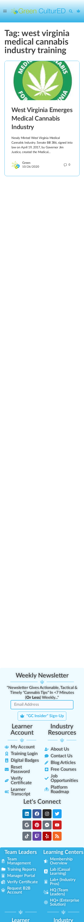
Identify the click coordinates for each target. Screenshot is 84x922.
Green (26, 162)
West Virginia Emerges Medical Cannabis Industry (42, 118)
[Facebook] (36, 813)
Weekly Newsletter (42, 675)
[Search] (72, 11)
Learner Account (22, 729)
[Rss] (57, 836)
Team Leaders (20, 852)
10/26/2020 (30, 166)
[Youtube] (57, 824)
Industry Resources (62, 729)
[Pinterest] (36, 824)
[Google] (26, 824)
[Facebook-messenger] (47, 824)
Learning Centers (63, 852)
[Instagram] (47, 813)
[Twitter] (57, 813)
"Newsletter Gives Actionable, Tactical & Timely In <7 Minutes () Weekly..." (42, 693)
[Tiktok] (26, 836)
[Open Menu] (5, 11)
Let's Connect (42, 802)
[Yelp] (47, 836)
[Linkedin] (26, 813)
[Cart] (79, 11)
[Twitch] (36, 836)
